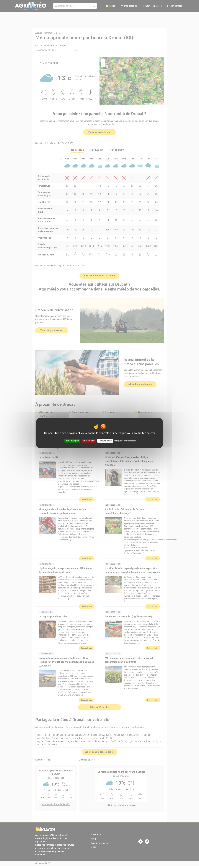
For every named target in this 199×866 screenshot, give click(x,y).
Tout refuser (88, 440)
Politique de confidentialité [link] (125, 441)
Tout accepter (72, 440)
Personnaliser (105, 440)
